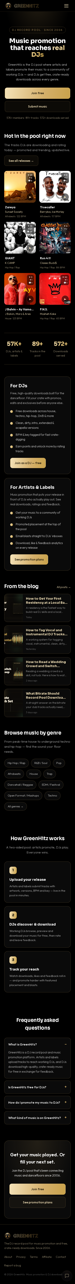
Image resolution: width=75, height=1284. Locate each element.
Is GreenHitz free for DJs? (27, 1087)
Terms (34, 1257)
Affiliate (47, 1257)
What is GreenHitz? (22, 1044)
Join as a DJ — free (28, 463)
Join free (37, 93)
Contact (61, 1257)
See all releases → (21, 161)
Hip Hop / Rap (16, 763)
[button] (30, 197)
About (8, 1257)
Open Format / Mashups (23, 795)
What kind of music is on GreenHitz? (34, 1118)
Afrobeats (14, 774)
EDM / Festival (51, 784)
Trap (49, 774)
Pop (59, 763)
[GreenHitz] (22, 5)
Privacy (21, 1257)
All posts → (64, 587)
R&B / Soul (40, 763)
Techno (52, 795)
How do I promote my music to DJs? (34, 1102)
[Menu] (66, 6)
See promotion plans (29, 559)
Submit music (37, 106)
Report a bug (12, 1265)
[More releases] (65, 234)
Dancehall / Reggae (20, 784)
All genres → (15, 806)
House (34, 774)
